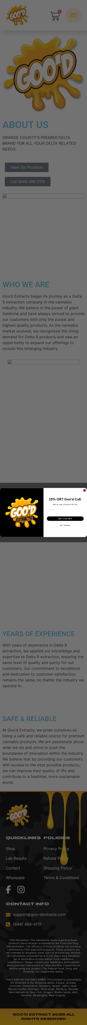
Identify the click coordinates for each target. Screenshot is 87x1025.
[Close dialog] (84, 490)
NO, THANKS (65, 525)
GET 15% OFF (65, 519)
